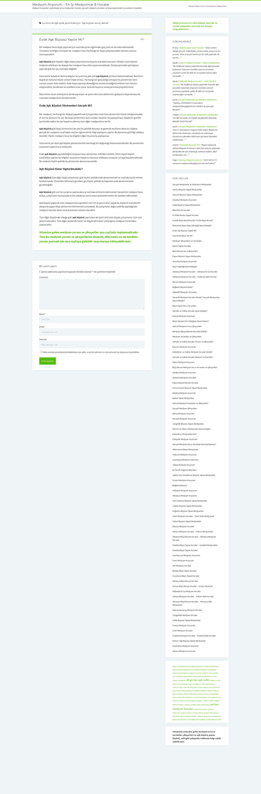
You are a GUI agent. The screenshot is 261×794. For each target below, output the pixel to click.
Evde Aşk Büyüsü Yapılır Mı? (61, 39)
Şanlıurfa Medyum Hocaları (184, 377)
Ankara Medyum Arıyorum (183, 651)
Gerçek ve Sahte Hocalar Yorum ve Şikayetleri (192, 341)
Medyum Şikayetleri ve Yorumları (187, 241)
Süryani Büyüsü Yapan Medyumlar (187, 194)
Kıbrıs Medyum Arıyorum (183, 362)
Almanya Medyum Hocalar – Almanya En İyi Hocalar (194, 271)
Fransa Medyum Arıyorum (183, 625)
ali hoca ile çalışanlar (200, 697)
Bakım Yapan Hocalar (181, 246)
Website (43, 339)
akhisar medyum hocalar (188, 716)
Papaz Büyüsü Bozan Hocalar (185, 382)
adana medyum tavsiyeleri (191, 691)
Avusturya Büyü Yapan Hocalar (185, 576)
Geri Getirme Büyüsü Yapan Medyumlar (189, 500)
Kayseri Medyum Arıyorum (184, 346)
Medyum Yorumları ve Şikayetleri (187, 336)
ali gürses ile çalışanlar (180, 684)
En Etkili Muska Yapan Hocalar (185, 215)
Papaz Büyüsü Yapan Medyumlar (186, 256)
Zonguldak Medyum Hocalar (184, 615)
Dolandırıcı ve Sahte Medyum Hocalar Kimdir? (192, 352)
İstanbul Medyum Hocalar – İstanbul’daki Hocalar (194, 635)
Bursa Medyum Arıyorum (183, 413)
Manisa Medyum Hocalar (183, 526)
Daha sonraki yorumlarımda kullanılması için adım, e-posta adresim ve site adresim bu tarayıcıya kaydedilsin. (91, 352)
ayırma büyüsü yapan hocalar (182, 676)
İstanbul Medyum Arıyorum (184, 199)
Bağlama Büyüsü (179, 485)
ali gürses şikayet (196, 701)
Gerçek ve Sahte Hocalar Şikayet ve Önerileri (192, 357)
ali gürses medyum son (202, 670)
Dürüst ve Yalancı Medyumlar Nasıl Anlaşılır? (191, 429)
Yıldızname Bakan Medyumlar (185, 449)
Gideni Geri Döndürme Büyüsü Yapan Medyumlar (193, 475)
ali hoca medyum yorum (186, 670)
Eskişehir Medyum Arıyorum (184, 439)
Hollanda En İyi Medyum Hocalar (186, 591)
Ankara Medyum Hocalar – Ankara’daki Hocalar (193, 596)
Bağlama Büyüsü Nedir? (182, 287)
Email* (42, 326)
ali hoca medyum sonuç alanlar (207, 687)
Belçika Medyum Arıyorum (184, 393)
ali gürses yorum (186, 713)
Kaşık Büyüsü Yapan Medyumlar (186, 205)
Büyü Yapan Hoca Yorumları (184, 305)
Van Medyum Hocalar (181, 565)
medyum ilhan (177, 687)
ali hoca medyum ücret (213, 720)
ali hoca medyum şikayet (200, 713)
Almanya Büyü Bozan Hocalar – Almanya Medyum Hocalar (194, 538)
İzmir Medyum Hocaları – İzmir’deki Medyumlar (193, 516)
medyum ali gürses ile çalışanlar (208, 716)
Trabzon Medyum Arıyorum (184, 454)
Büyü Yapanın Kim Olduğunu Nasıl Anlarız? (190, 321)
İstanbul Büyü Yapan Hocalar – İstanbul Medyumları (195, 545)
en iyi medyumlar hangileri (196, 720)
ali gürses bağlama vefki (196, 684)
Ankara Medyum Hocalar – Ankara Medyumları (199, 62)
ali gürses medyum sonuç (181, 666)
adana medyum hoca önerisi (202, 676)
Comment (43, 277)
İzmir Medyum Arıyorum (183, 560)
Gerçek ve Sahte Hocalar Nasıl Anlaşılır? (190, 311)
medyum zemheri (190, 705)
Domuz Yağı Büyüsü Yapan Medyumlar (189, 640)
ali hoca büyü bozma (200, 709)
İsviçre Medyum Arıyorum (183, 480)
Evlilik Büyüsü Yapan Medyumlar (186, 620)
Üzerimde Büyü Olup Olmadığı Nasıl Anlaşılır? (192, 225)
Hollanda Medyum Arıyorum (184, 490)
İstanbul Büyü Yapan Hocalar (185, 550)
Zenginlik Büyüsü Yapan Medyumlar (188, 423)
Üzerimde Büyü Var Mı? (190, 145)
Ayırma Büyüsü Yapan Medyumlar (187, 189)
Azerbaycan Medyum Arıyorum (186, 555)
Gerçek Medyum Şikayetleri (184, 408)
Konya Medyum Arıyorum (183, 316)
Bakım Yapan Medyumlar (183, 398)
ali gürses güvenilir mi (197, 666)
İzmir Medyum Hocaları (182, 630)
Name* (42, 314)
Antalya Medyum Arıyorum (184, 372)
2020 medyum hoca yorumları (199, 694)
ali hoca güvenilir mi (214, 697)
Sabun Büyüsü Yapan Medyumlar (186, 521)
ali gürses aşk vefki (197, 680)
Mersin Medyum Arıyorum (183, 282)
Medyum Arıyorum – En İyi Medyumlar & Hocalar (70, 4)
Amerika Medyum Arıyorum (184, 261)
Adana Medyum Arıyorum (183, 464)
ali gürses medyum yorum (181, 701)
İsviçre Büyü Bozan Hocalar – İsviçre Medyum (192, 586)
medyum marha (215, 680)
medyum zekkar (208, 701)
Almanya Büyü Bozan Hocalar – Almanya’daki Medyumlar (192, 603)
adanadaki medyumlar (185, 697)
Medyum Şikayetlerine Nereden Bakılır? (190, 331)
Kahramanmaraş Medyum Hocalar (187, 610)
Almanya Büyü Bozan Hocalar (185, 581)
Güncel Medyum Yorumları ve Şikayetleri (190, 403)
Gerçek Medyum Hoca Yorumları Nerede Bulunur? (194, 444)
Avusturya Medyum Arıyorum (185, 459)
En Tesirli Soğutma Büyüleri (184, 470)
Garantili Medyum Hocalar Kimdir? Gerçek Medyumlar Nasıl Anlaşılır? (196, 299)
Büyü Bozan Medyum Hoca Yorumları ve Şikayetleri (195, 367)
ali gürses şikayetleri (190, 687)
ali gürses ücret (210, 684)
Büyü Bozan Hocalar (181, 210)
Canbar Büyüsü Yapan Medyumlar (187, 506)
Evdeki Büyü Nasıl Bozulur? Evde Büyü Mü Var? (192, 220)
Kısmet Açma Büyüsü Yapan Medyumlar (189, 388)
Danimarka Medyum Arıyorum (185, 646)
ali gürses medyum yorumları (192, 673)
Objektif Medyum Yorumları (184, 292)
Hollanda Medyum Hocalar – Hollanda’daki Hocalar (194, 276)
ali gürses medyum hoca (208, 691)
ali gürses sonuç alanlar (210, 673)
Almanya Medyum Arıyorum (190, 160)
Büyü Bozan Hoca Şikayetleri (185, 251)
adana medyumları (203, 705)
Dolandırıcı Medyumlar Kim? (184, 434)
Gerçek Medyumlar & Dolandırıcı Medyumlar (207, 6)
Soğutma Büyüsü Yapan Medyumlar (188, 511)
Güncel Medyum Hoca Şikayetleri (187, 326)
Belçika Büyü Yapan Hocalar (192, 47)
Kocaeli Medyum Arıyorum (184, 418)
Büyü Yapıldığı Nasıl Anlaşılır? (184, 266)
